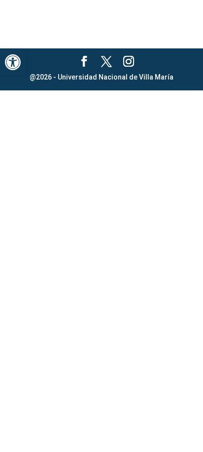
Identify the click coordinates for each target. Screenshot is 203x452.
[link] (13, 62)
